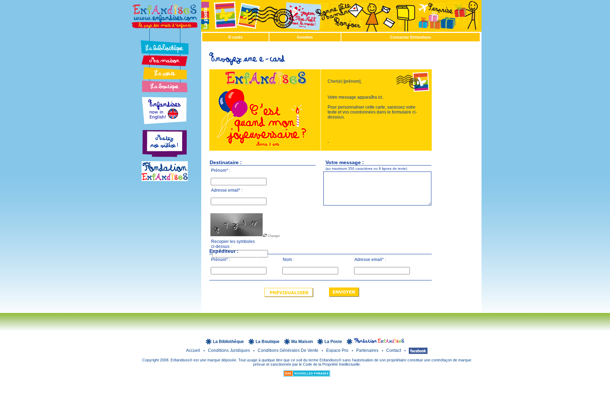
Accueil (193, 350)
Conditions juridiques (229, 350)
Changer (273, 236)
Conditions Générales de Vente (288, 350)
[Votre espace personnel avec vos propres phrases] (164, 61)
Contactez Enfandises (410, 37)
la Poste (333, 341)
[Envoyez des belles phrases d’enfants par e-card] (164, 73)
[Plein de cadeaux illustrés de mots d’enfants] (164, 86)
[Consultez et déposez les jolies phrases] (164, 47)
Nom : (288, 259)
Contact (394, 350)
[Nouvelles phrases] (306, 375)
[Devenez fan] (418, 350)
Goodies (305, 37)
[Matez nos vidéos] (164, 159)
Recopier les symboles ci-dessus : (233, 243)
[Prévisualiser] (288, 295)
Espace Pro (337, 350)
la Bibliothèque (229, 341)
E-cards (235, 37)
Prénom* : (220, 170)
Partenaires (367, 350)
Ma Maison (302, 341)
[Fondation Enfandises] (165, 179)
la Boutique (268, 341)
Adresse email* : (227, 190)
